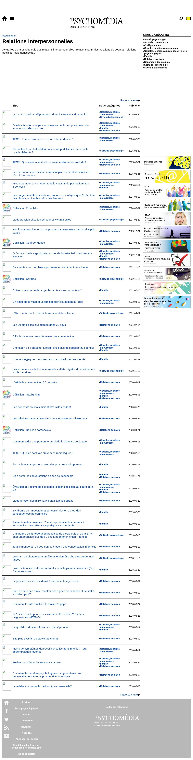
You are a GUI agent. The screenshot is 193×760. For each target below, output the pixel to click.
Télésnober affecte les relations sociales (37, 662)
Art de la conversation (156, 42)
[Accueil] (5, 20)
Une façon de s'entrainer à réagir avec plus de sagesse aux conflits (53, 347)
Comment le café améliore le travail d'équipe (39, 604)
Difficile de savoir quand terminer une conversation (43, 336)
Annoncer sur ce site (27, 739)
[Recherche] (179, 20)
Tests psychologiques (27, 708)
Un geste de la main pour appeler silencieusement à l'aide (48, 301)
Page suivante (129, 100)
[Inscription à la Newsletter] (187, 20)
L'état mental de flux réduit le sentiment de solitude (43, 313)
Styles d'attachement (111, 117)
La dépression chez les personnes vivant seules (42, 219)
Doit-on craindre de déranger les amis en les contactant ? (47, 290)
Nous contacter (26, 754)
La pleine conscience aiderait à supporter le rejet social (46, 581)
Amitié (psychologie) (155, 39)
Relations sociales (110, 130)
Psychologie (8, 36)
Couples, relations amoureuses (110, 113)
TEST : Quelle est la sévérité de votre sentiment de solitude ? (49, 162)
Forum (26, 714)
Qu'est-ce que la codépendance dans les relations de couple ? (50, 114)
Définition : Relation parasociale (32, 429)
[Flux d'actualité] (6, 729)
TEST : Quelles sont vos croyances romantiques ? (43, 453)
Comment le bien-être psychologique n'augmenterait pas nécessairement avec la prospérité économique (47, 675)
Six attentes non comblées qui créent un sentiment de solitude (50, 267)
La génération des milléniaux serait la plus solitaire (43, 500)
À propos (27, 733)
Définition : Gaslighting (26, 394)
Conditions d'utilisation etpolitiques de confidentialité (26, 746)
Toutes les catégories (116, 707)
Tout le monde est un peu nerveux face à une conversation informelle (54, 546)
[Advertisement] (87, 8)
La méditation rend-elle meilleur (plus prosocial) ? (42, 686)
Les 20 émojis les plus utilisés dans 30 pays (39, 324)
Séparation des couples (157, 62)
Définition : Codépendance (29, 242)
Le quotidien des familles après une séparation (41, 627)
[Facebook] (6, 712)
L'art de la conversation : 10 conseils (35, 382)
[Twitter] (6, 721)
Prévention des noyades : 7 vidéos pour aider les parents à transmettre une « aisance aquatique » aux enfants (48, 524)
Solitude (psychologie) (112, 151)
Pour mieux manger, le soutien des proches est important (47, 464)
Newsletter (26, 727)
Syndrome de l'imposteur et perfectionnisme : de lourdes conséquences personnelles (47, 512)
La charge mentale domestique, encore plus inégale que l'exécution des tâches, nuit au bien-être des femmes (54, 197)
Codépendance (152, 45)
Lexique (26, 702)
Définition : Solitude (24, 278)
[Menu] (13, 20)
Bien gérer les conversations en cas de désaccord (43, 475)
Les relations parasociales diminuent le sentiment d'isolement (50, 418)
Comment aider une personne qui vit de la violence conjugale (50, 441)
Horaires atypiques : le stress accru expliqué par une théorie (49, 359)
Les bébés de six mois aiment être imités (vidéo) (42, 407)
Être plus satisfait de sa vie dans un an (36, 638)
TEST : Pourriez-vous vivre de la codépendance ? (43, 139)
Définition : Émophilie (25, 208)
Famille (104, 128)
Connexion (27, 720)
